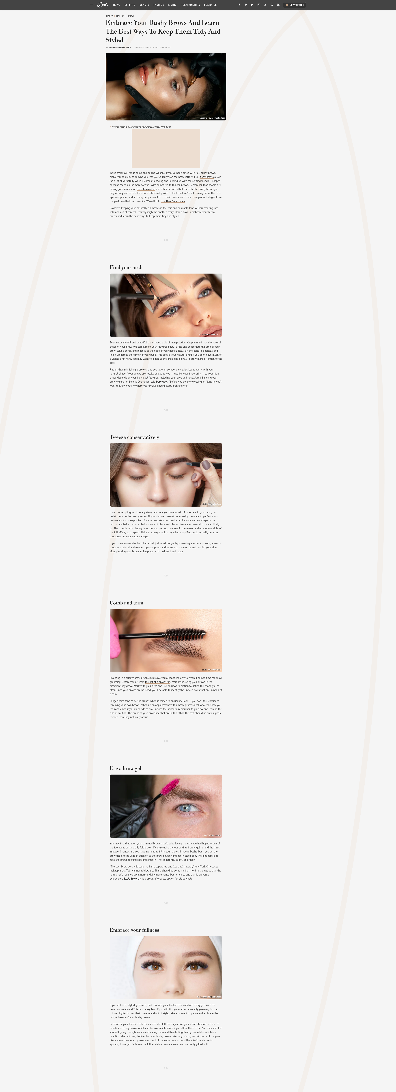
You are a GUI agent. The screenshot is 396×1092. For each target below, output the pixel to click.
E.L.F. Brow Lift (132, 878)
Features (210, 4)
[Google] (271, 6)
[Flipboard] (252, 6)
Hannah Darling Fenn (120, 47)
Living (172, 4)
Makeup (120, 16)
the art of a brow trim (157, 682)
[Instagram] (258, 6)
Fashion (158, 4)
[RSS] (278, 6)
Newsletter (297, 5)
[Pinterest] (246, 6)
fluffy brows (207, 177)
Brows (131, 16)
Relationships (190, 4)
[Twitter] (265, 6)
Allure (149, 870)
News (116, 4)
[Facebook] (239, 6)
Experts (130, 4)
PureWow (161, 381)
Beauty (144, 4)
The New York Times (173, 201)
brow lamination (146, 189)
